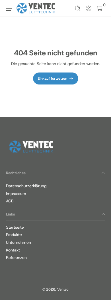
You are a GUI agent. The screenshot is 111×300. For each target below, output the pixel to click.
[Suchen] (77, 8)
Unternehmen (18, 242)
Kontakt (13, 250)
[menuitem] (55, 186)
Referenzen (16, 257)
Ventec (63, 289)
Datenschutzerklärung (26, 185)
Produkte (14, 234)
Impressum (16, 193)
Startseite (15, 227)
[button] (77, 8)
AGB (9, 201)
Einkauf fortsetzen (52, 78)
